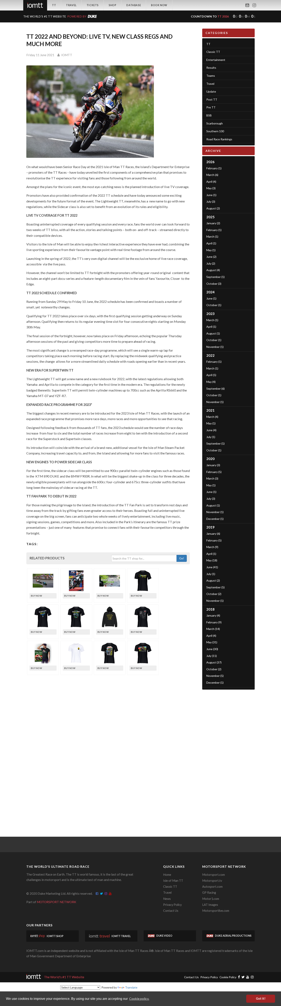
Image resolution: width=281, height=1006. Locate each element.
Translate (131, 987)
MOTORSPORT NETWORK (56, 902)
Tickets (93, 5)
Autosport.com (212, 886)
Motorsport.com (213, 874)
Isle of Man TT (173, 880)
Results (211, 67)
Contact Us (170, 910)
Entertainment (215, 60)
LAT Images (210, 904)
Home (167, 874)
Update (211, 91)
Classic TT (213, 51)
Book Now (159, 5)
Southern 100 (215, 131)
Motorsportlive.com (215, 910)
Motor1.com (210, 898)
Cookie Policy (227, 977)
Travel (71, 5)
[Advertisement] (228, 755)
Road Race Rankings (219, 139)
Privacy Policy (172, 904)
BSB (209, 115)
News (167, 898)
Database (133, 5)
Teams (210, 75)
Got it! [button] (261, 998)
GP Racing (209, 892)
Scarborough (214, 123)
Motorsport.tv (212, 880)
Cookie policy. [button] (139, 998)
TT (54, 5)
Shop (112, 5)
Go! (181, 558)
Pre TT (211, 107)
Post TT (211, 99)
